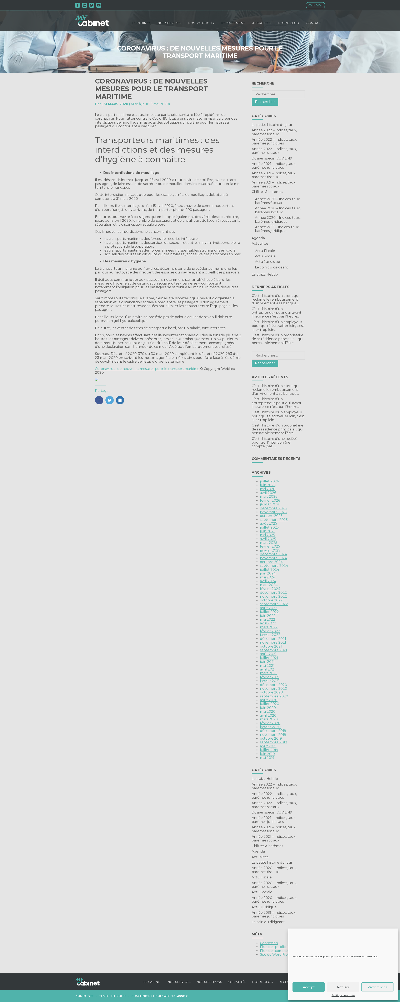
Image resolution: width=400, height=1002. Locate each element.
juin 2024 (268, 573)
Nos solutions (201, 23)
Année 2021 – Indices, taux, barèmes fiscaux (274, 175)
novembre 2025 (273, 512)
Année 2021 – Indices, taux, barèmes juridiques (274, 166)
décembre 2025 (273, 508)
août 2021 (268, 654)
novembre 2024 (273, 558)
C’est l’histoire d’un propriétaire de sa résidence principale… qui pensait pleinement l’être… (277, 339)
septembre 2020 (274, 696)
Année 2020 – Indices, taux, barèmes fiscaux (277, 201)
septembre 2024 (274, 566)
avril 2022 (268, 623)
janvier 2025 (270, 550)
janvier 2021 (270, 681)
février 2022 (270, 631)
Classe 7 (180, 996)
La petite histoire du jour (272, 125)
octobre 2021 (271, 646)
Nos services (169, 23)
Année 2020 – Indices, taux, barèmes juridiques (277, 219)
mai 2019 (267, 758)
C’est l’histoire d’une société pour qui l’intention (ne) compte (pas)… (274, 442)
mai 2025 (267, 535)
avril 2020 (268, 715)
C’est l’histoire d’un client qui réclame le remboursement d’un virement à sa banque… (275, 299)
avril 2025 (268, 539)
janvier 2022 (270, 635)
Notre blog (288, 23)
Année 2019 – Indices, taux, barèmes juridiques (277, 229)
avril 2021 (267, 669)
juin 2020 (268, 708)
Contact (313, 23)
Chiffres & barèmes (267, 192)
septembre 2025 (274, 520)
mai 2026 (267, 489)
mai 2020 (267, 712)
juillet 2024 (269, 570)
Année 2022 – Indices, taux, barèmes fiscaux (274, 132)
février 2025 (270, 546)
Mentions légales (112, 996)
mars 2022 (269, 627)
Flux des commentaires (279, 951)
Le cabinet (141, 23)
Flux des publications (277, 947)
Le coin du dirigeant (271, 267)
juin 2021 (267, 662)
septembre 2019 (273, 742)
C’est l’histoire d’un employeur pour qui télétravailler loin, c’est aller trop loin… (278, 326)
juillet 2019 (269, 750)
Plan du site (84, 996)
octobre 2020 (271, 692)
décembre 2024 (273, 554)
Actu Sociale (265, 256)
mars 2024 (269, 585)
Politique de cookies (343, 995)
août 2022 (268, 608)
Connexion (315, 5)
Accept (309, 987)
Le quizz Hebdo (265, 274)
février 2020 (270, 723)
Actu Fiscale (265, 251)
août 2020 (269, 700)
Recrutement (233, 23)
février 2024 (270, 589)
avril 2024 (268, 581)
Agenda (258, 238)
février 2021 (269, 677)
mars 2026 (268, 496)
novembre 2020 (273, 689)
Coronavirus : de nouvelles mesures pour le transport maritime (147, 369)
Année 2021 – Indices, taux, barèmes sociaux (274, 184)
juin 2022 (268, 616)
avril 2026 (268, 493)
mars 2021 (268, 673)
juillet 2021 (269, 658)
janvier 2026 (270, 504)
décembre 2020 (273, 685)
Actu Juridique (267, 262)
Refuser (343, 987)
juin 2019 (267, 754)
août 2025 (268, 523)
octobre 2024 (271, 562)
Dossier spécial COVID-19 (272, 158)
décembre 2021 (273, 639)
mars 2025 (268, 543)
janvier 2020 (270, 727)
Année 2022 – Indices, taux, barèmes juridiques (274, 141)
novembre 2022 (273, 596)
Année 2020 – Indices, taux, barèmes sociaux (277, 210)
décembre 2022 (273, 593)
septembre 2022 (274, 604)
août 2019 (268, 746)
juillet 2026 (269, 481)
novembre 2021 (273, 642)
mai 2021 (267, 666)
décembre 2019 (273, 731)
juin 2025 (267, 531)
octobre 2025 (271, 516)
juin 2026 (267, 485)
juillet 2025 (269, 527)
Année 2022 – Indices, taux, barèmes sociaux (274, 151)
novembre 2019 (273, 735)
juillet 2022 (269, 612)
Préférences (377, 987)
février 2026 (270, 500)
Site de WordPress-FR (278, 954)
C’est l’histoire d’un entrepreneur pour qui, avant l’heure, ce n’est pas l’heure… (276, 313)
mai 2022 (267, 619)
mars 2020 (269, 719)
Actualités (261, 23)
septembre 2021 (273, 650)
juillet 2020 (269, 704)
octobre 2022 (271, 600)
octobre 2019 (271, 738)
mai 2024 (267, 577)
